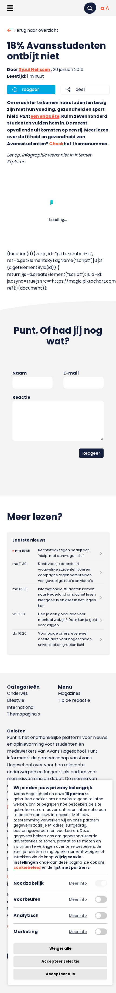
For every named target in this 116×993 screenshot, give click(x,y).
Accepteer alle (60, 974)
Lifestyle (15, 700)
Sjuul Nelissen (34, 69)
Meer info (78, 883)
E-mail (71, 373)
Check (56, 144)
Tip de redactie (74, 700)
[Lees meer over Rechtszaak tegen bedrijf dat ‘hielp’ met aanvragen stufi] (58, 553)
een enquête (44, 116)
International (21, 707)
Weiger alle (60, 948)
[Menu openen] (10, 8)
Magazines (69, 693)
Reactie (21, 397)
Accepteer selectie (60, 961)
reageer (30, 89)
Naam (19, 373)
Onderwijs (17, 693)
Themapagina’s (23, 714)
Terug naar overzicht (36, 30)
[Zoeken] (90, 8)
